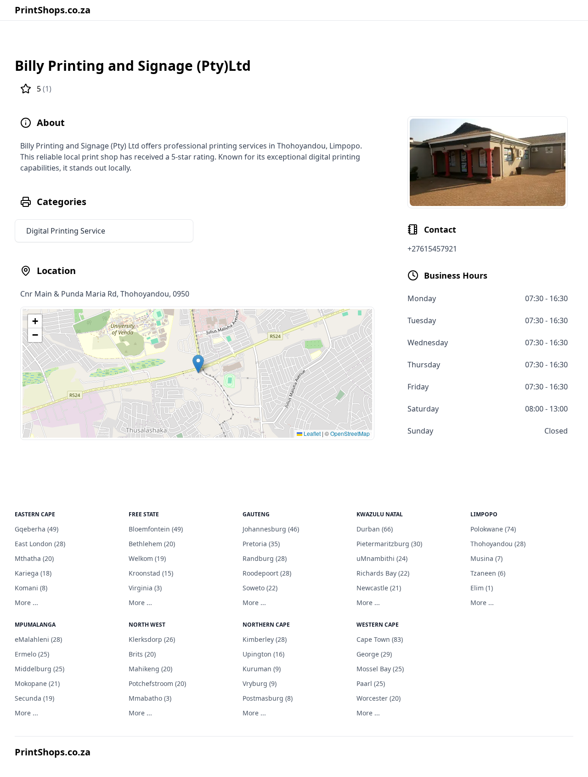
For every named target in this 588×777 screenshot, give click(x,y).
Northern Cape (266, 624)
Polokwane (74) (493, 529)
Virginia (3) (145, 587)
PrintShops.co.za (52, 10)
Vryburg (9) (260, 683)
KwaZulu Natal (379, 514)
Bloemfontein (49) (156, 529)
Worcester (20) (378, 698)
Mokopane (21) (37, 683)
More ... (26, 602)
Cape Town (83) (379, 639)
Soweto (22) (260, 587)
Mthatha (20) (34, 558)
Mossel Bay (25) (380, 668)
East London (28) (40, 543)
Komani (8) (31, 587)
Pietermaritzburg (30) (389, 543)
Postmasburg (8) (268, 698)
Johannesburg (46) (271, 529)
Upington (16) (263, 654)
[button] (198, 363)
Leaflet (311, 433)
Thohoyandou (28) (498, 543)
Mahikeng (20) (150, 668)
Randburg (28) (265, 558)
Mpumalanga (35, 624)
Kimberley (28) (265, 639)
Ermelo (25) (32, 654)
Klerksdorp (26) (152, 639)
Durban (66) (374, 529)
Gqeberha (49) (36, 529)
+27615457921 (432, 249)
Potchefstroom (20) (157, 683)
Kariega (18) (33, 573)
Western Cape (377, 624)
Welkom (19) (147, 558)
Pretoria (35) (261, 543)
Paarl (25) (370, 683)
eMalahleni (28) (38, 639)
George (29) (374, 654)
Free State (144, 514)
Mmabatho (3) (150, 698)
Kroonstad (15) (151, 573)
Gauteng (256, 514)
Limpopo (484, 514)
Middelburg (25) (39, 668)
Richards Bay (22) (382, 573)
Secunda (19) (34, 698)
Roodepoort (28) (267, 573)
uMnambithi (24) (381, 558)
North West (147, 624)
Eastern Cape (35, 514)
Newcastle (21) (378, 587)
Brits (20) (142, 654)
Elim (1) (481, 587)
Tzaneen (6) (487, 573)
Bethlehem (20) (152, 543)
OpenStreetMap (350, 433)
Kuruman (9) (262, 668)
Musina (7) (486, 558)
